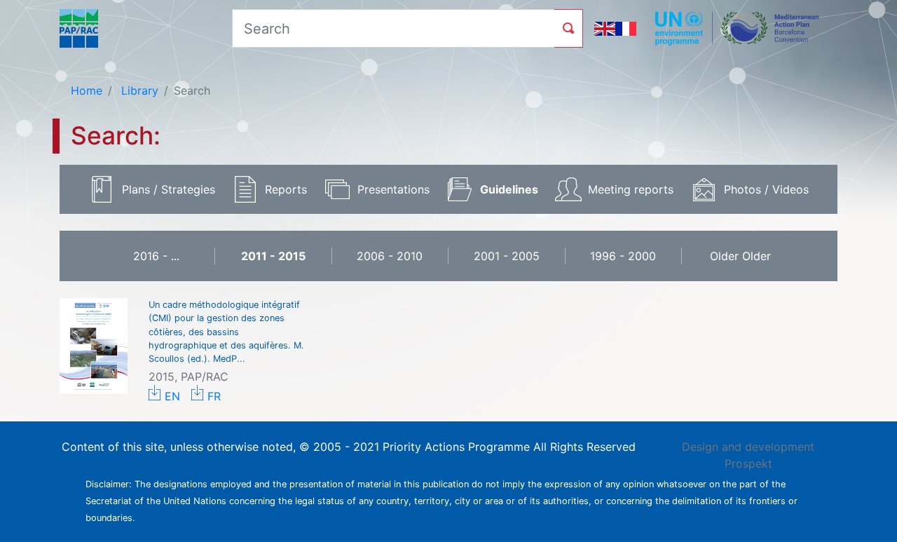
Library (138, 90)
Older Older (740, 256)
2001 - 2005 (507, 256)
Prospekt (748, 463)
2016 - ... (156, 256)
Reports (286, 189)
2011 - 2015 (273, 256)
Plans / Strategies (168, 189)
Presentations (393, 189)
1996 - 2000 (623, 256)
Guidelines (509, 189)
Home (86, 90)
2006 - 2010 (390, 256)
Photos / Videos (766, 189)
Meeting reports (630, 189)
